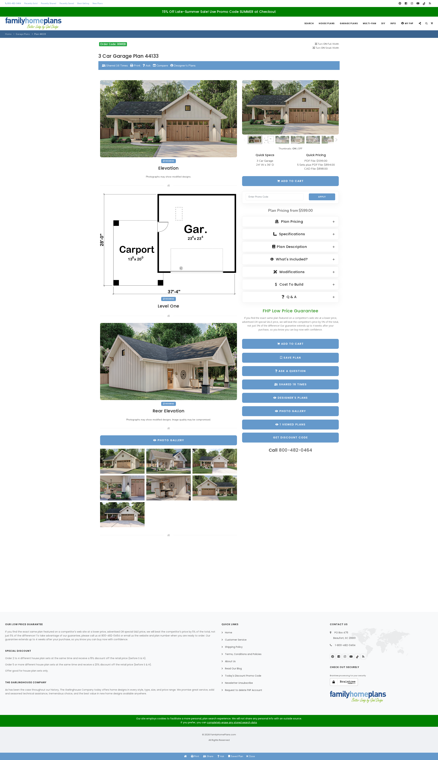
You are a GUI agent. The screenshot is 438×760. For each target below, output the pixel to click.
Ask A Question (292, 371)
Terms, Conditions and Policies (243, 654)
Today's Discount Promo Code (243, 675)
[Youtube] (418, 3)
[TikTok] (424, 3)
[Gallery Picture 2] (168, 461)
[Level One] (168, 243)
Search (309, 23)
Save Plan (291, 358)
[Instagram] (412, 3)
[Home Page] (185, 756)
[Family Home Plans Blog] (430, 3)
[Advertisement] (168, 572)
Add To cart (292, 344)
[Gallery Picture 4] (122, 487)
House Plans (327, 23)
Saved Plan (236, 756)
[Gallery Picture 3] (214, 461)
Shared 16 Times (117, 66)
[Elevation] (290, 107)
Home (8, 34)
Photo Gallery (292, 411)
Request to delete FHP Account (243, 690)
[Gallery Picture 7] (122, 514)
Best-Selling (83, 3)
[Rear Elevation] (168, 361)
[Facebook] (406, 3)
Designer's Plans (184, 66)
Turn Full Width (328, 44)
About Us (230, 661)
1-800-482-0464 (345, 645)
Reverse (169, 161)
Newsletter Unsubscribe (239, 683)
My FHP (409, 23)
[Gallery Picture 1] (122, 461)
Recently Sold (30, 3)
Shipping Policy (234, 647)
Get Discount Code (290, 437)
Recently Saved (67, 3)
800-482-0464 (14, 3)
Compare (162, 66)
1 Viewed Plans (292, 424)
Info (393, 23)
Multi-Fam (369, 23)
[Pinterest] (400, 3)
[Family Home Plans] (33, 23)
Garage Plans (349, 23)
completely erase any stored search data (232, 722)
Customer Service (236, 639)
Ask (148, 66)
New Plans (98, 3)
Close (251, 756)
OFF (300, 148)
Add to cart (292, 181)
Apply (322, 196)
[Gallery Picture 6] (214, 487)
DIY (383, 23)
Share (209, 756)
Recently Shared (48, 3)
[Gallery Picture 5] (168, 487)
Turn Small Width (327, 48)
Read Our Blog (233, 668)
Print (136, 66)
